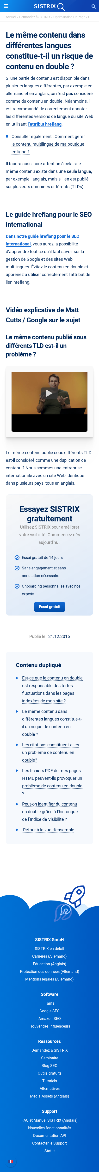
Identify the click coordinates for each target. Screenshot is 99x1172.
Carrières (49, 956)
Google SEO (49, 1011)
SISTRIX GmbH (49, 939)
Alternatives (50, 1088)
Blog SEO (49, 1065)
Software (49, 994)
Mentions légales (49, 979)
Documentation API (49, 1135)
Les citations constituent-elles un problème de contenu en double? (50, 752)
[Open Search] (93, 6)
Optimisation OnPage (69, 17)
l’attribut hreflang (45, 124)
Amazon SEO (49, 1018)
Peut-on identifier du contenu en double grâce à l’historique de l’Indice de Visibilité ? (50, 811)
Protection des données (49, 971)
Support (49, 1111)
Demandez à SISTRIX (34, 17)
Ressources (49, 1041)
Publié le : (38, 636)
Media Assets (49, 1096)
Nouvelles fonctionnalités (49, 1128)
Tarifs (50, 1003)
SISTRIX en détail (49, 948)
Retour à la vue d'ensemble (48, 829)
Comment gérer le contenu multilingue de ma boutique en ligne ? (48, 144)
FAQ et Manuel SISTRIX (50, 1120)
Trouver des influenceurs (49, 1026)
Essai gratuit (49, 607)
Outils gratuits (50, 1073)
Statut (49, 1151)
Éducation (49, 964)
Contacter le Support (49, 1143)
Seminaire (49, 1058)
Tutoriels (49, 1081)
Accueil (11, 17)
